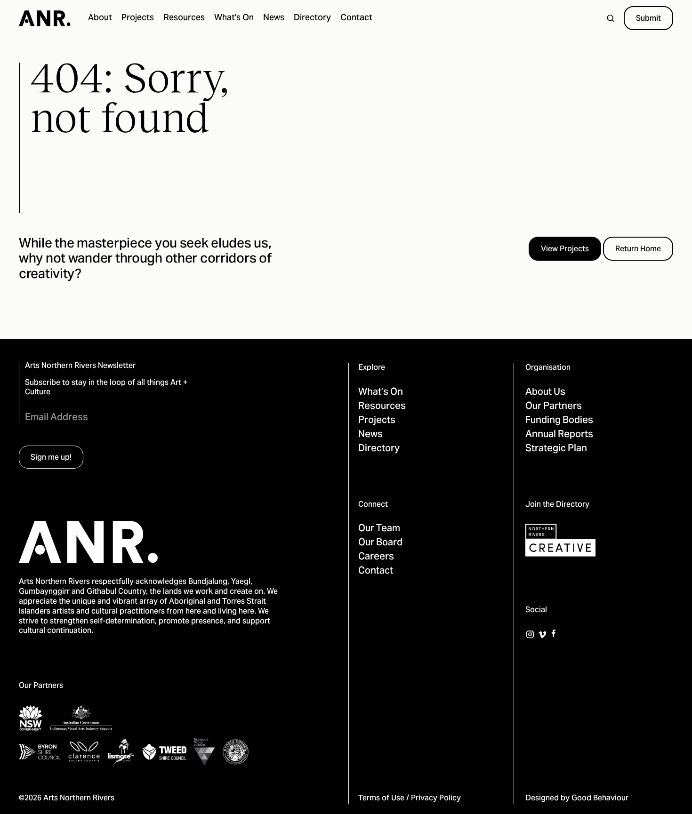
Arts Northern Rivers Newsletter (80, 366)
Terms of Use (381, 798)
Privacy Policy (436, 798)
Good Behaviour (599, 798)
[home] (45, 18)
